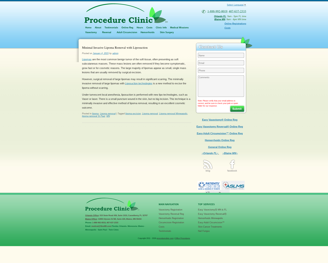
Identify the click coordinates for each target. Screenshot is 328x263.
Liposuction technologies (138, 83)
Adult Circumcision (127, 32)
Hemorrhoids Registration (171, 218)
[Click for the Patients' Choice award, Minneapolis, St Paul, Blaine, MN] (209, 189)
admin (115, 53)
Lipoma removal (108, 113)
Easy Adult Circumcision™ (211, 222)
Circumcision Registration (171, 222)
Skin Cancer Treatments (210, 226)
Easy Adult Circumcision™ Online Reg (220, 133)
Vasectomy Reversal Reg (171, 214)
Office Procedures (182, 238)
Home (88, 27)
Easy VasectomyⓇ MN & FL (212, 209)
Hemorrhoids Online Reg (220, 140)
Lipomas (87, 59)
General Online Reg (219, 147)
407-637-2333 (112, 223)
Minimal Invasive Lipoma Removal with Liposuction (115, 47)
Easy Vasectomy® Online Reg (219, 119)
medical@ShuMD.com (101, 226)
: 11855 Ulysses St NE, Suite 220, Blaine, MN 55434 (113, 219)
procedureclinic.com (165, 238)
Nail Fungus (204, 231)
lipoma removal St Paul (93, 116)
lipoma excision (133, 113)
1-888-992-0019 (99, 223)
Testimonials (111, 27)
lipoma (95, 113)
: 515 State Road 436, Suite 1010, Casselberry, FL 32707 (116, 215)
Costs (149, 27)
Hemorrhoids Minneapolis (210, 218)
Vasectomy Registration (170, 209)
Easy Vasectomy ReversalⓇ (212, 214)
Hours (140, 27)
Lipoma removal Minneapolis (173, 113)
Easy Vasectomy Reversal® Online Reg (219, 126)
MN (108, 116)
